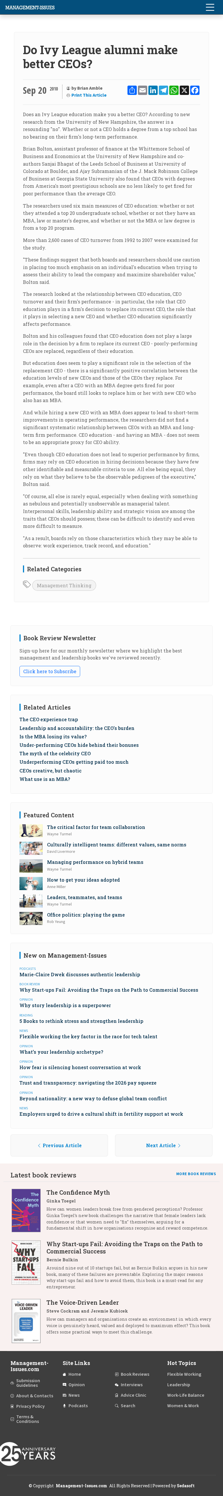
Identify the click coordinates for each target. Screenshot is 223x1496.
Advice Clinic (133, 1395)
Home (75, 1374)
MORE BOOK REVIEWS (196, 1174)
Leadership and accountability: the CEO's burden (76, 728)
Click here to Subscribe (49, 671)
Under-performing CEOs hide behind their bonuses (79, 745)
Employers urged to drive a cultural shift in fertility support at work (101, 1114)
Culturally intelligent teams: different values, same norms (116, 844)
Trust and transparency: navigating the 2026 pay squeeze (88, 1083)
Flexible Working (184, 1374)
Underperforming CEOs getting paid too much (74, 762)
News (74, 1395)
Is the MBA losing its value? (53, 736)
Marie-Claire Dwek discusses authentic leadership (79, 974)
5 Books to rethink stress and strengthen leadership (81, 1021)
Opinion (77, 1384)
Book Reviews (135, 1374)
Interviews (132, 1384)
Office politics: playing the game (86, 915)
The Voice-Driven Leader (82, 1302)
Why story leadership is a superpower (65, 1005)
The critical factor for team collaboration (96, 827)
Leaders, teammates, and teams (84, 897)
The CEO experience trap (48, 719)
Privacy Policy (30, 1406)
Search (128, 1405)
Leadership (178, 1384)
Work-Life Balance (185, 1395)
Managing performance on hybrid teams (95, 862)
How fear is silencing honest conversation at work (80, 1067)
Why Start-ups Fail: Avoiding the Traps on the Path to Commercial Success (108, 990)
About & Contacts (34, 1396)
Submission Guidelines (28, 1383)
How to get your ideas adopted (83, 880)
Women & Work (183, 1405)
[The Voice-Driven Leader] (29, 1321)
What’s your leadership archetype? (61, 1052)
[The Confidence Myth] (29, 1212)
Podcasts (78, 1405)
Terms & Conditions (27, 1419)
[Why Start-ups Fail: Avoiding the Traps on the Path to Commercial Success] (29, 1267)
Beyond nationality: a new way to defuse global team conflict (93, 1098)
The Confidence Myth (78, 1192)
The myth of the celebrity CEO (55, 753)
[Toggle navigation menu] (210, 7)
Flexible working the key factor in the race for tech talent (88, 1036)
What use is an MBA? (44, 779)
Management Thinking (64, 585)
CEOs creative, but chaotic (50, 771)
